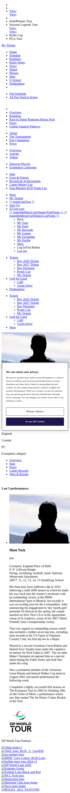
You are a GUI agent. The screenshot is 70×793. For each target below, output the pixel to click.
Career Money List (20, 184)
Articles (14, 153)
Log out (22, 251)
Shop (20, 244)
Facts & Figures (19, 177)
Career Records (18, 470)
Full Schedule (17, 93)
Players (13, 73)
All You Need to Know (23, 97)
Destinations (16, 83)
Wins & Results (18, 474)
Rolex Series (17, 62)
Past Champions (19, 140)
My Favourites (26, 237)
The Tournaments (20, 136)
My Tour (22, 222)
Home (13, 52)
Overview (15, 112)
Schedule (15, 55)
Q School (15, 80)
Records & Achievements (25, 181)
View (12, 11)
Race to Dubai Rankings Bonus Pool (32, 119)
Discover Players (19, 164)
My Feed (22, 226)
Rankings (15, 59)
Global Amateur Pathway (24, 126)
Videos (13, 157)
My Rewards (25, 230)
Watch (13, 69)
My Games (24, 233)
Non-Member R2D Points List (28, 188)
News (13, 66)
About (13, 133)
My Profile (23, 240)
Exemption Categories (23, 167)
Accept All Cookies (35, 421)
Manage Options (35, 411)
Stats (12, 76)
